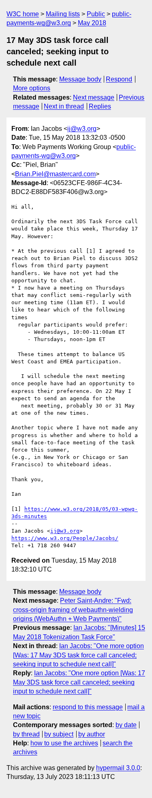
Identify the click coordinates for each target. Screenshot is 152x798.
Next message (93, 97)
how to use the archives (64, 743)
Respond (119, 79)
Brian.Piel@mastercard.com (55, 174)
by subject (58, 734)
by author (91, 734)
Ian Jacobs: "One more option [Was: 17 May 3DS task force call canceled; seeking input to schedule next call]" (78, 655)
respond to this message (88, 707)
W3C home (22, 14)
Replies (100, 106)
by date (126, 724)
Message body (80, 79)
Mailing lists (63, 14)
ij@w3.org (81, 128)
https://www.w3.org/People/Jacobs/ (64, 538)
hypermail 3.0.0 (118, 767)
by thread (26, 734)
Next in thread (64, 106)
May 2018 (92, 22)
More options (31, 88)
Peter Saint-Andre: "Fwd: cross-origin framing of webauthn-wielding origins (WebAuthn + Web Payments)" (73, 609)
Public (96, 14)
